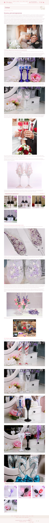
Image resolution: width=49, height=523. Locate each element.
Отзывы (24, 1)
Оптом (23, 517)
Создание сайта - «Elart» (22, 521)
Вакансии (17, 517)
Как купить (14, 1)
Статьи (21, 1)
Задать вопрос (27, 517)
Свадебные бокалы (9, 483)
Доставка (18, 1)
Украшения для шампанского (11, 193)
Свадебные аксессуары (7, 10)
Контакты (27, 1)
